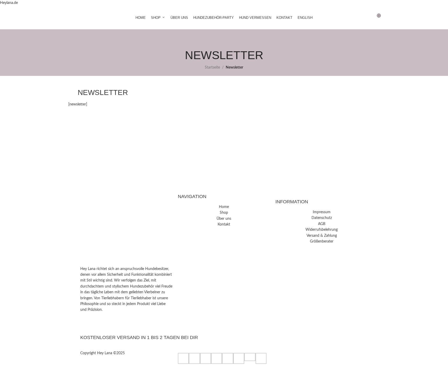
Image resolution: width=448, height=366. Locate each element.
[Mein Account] (357, 17)
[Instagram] (126, 321)
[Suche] (367, 17)
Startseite (212, 67)
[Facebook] (126, 327)
